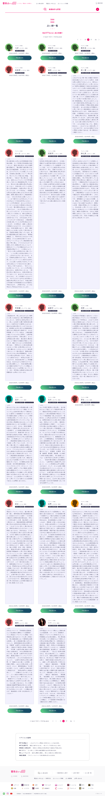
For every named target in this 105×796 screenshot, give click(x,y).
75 (85, 40)
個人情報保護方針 (27, 793)
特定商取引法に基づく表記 (40, 793)
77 (91, 40)
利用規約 (19, 793)
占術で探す (76, 773)
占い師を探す (40, 3)
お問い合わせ (78, 778)
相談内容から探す (62, 773)
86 (96, 40)
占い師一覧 (88, 773)
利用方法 (48, 778)
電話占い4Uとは (51, 3)
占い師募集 (69, 778)
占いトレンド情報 (63, 3)
